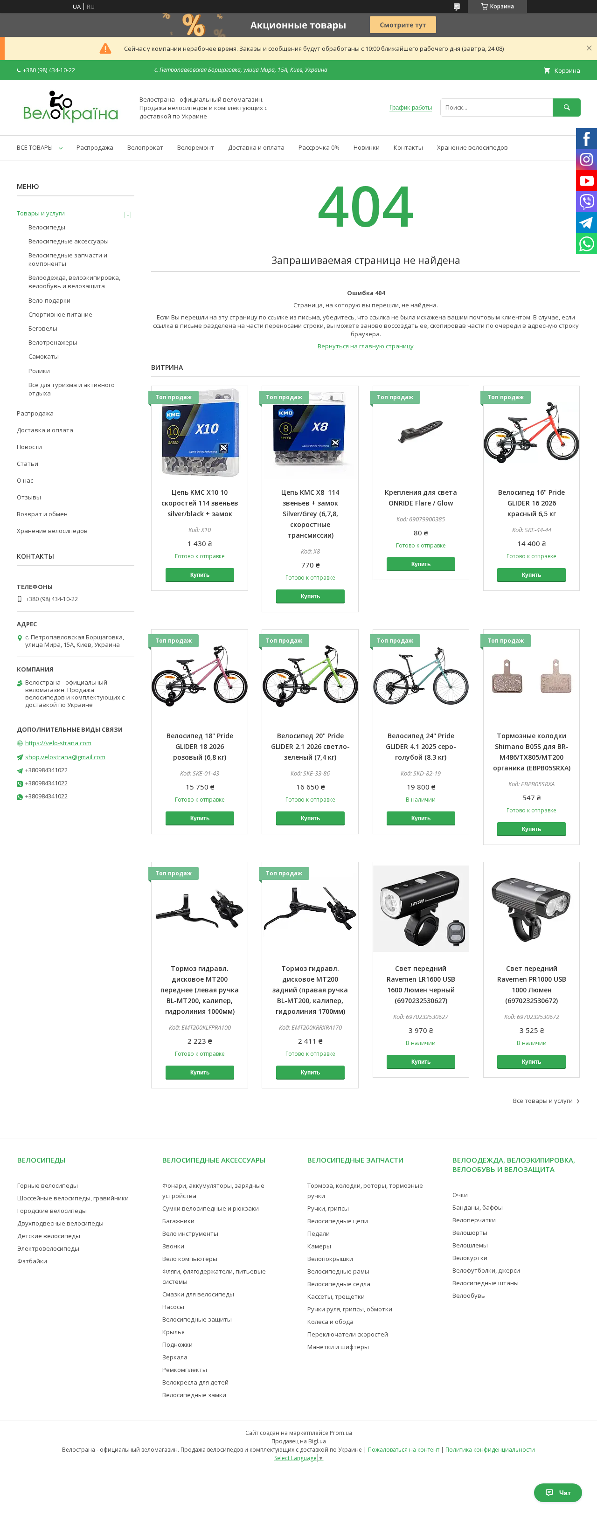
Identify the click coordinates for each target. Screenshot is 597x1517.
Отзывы (29, 497)
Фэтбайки (32, 1261)
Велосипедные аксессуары (68, 241)
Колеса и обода (330, 1321)
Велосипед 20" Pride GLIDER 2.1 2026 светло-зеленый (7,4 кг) (310, 746)
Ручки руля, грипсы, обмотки (349, 1309)
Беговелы (42, 328)
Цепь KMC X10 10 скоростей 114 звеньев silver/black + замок (199, 503)
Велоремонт (195, 147)
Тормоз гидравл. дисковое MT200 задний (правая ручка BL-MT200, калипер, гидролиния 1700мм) (310, 990)
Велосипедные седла (338, 1284)
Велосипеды (46, 227)
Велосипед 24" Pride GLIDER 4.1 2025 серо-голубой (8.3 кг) (421, 746)
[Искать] (567, 107)
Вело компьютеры (189, 1258)
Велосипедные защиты (197, 1319)
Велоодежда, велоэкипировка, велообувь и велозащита (74, 281)
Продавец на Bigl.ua (298, 1441)
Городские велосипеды (52, 1210)
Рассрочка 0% (319, 147)
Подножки (177, 1344)
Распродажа (94, 147)
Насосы (173, 1306)
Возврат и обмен (42, 514)
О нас (25, 480)
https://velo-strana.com (58, 743)
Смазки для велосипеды (198, 1294)
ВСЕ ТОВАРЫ (35, 147)
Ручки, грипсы (328, 1208)
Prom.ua (341, 1433)
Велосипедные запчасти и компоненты (67, 259)
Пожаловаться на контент (403, 1450)
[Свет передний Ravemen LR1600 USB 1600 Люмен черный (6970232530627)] (421, 909)
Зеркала (174, 1357)
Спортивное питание (60, 314)
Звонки (173, 1246)
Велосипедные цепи (337, 1221)
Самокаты (43, 356)
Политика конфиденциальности (490, 1450)
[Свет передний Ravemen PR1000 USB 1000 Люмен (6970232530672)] (532, 909)
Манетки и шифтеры (338, 1347)
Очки (460, 1195)
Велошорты (469, 1232)
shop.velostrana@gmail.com (65, 757)
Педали (318, 1233)
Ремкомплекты (184, 1369)
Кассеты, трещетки (336, 1296)
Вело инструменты (190, 1233)
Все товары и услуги (543, 1100)
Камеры (319, 1246)
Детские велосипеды (48, 1236)
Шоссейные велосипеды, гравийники (73, 1198)
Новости (29, 447)
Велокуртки (469, 1258)
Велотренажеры (52, 342)
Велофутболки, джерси (486, 1270)
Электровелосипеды (48, 1248)
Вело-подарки (49, 300)
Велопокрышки (330, 1258)
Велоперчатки (474, 1220)
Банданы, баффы (477, 1207)
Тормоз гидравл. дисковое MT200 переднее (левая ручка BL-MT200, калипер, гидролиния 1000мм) (199, 990)
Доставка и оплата (256, 147)
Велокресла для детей (195, 1382)
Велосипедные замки (194, 1395)
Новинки (367, 147)
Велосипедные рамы (338, 1271)
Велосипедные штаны (485, 1283)
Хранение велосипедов (472, 147)
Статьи (27, 463)
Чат (565, 1492)
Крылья (173, 1332)
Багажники (178, 1221)
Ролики (39, 371)
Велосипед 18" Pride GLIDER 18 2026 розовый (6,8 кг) (200, 746)
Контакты (408, 147)
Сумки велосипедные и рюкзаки (210, 1208)
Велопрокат (145, 147)
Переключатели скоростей (347, 1334)
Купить (199, 575)
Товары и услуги (41, 213)
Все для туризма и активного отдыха (71, 389)
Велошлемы (470, 1245)
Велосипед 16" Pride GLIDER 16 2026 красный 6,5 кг (531, 503)
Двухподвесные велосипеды (60, 1223)
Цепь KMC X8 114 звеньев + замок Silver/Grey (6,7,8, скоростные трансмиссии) (310, 514)
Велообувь (468, 1295)
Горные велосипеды (47, 1185)
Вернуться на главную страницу (366, 346)
